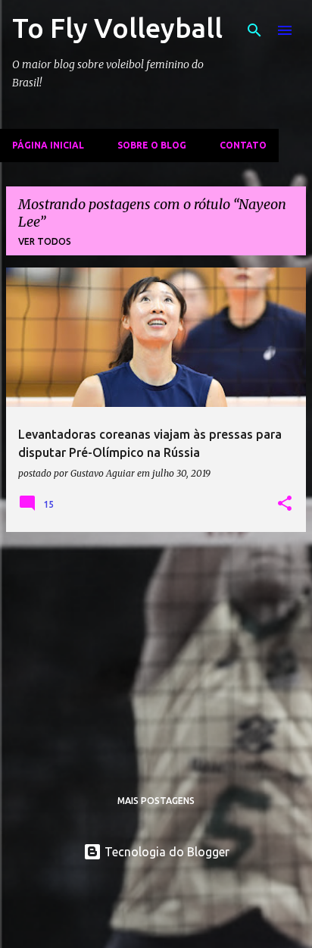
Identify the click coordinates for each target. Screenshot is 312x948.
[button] (285, 504)
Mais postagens (156, 801)
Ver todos (44, 241)
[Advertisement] (156, 650)
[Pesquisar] (254, 30)
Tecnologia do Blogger (165, 852)
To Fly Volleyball (117, 27)
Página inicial (48, 145)
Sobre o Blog (151, 145)
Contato (243, 145)
